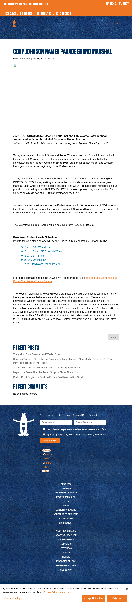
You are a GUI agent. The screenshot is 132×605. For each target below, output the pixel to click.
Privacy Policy (50, 592)
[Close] (126, 589)
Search (113, 337)
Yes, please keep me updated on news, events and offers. (77, 429)
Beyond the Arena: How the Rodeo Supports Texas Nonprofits (46, 372)
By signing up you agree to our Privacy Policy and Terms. (77, 434)
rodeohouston (23, 58)
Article (50, 58)
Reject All (117, 598)
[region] (66, 594)
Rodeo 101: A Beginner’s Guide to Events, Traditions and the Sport (48, 377)
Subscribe (50, 440)
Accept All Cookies (93, 598)
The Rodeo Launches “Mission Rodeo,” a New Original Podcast (46, 367)
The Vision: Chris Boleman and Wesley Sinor (36, 354)
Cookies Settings (13, 598)
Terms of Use (65, 592)
